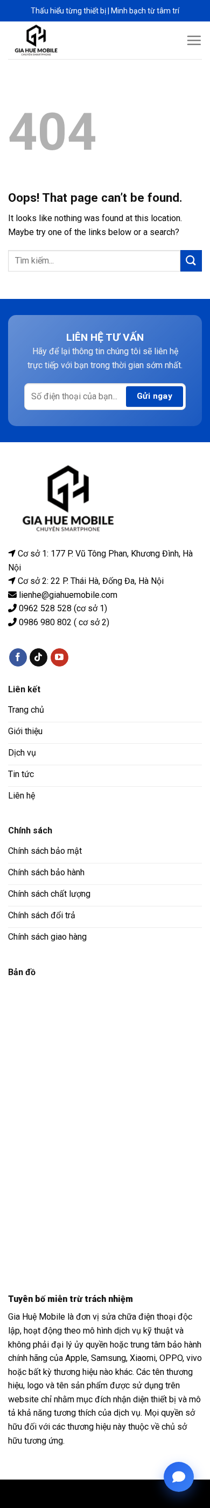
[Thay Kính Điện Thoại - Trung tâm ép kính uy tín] (44, 40)
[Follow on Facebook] (18, 657)
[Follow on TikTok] (38, 657)
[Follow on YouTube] (59, 657)
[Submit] (191, 260)
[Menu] (194, 40)
